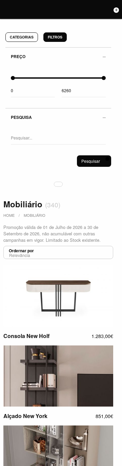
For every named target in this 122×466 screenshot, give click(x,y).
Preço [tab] (18, 56)
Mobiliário (34, 215)
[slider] (13, 78)
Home (9, 215)
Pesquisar (90, 161)
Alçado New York (25, 416)
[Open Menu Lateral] (4, 8)
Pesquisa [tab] (21, 117)
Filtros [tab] (55, 37)
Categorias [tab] (22, 37)
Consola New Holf (26, 336)
